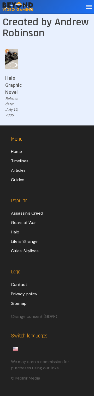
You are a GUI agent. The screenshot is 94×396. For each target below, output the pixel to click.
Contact (19, 284)
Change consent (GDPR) (34, 316)
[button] (89, 7)
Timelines (19, 161)
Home (16, 151)
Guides (17, 179)
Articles (18, 170)
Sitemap (19, 303)
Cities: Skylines (25, 251)
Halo (15, 232)
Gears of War (23, 222)
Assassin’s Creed (27, 213)
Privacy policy (24, 294)
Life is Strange (24, 241)
